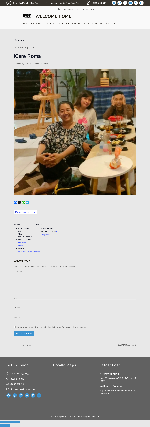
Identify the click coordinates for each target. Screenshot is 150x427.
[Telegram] (28, 202)
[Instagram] (125, 3)
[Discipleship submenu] (96, 23)
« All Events (19, 39)
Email (17, 308)
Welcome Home (53, 16)
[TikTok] (119, 3)
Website (17, 317)
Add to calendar (25, 212)
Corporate (22, 242)
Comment (19, 271)
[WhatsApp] (136, 3)
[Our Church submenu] (43, 23)
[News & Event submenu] (62, 23)
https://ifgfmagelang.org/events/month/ (33, 251)
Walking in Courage (111, 386)
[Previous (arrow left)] (2, 425)
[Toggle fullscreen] (7, 422)
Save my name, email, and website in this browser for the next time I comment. (52, 327)
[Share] (12, 422)
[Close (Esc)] (17, 422)
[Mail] (141, 3)
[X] (20, 202)
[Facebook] (114, 3)
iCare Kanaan (27, 345)
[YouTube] (130, 3)
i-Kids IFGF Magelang (125, 345)
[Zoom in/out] (2, 422)
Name (17, 298)
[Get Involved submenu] (79, 23)
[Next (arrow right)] (7, 425)
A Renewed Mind (109, 373)
